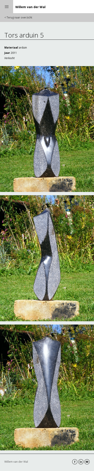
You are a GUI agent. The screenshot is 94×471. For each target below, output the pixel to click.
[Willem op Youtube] (87, 461)
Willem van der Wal (30, 7)
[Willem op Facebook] (74, 461)
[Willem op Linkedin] (81, 461)
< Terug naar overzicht (18, 17)
